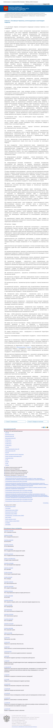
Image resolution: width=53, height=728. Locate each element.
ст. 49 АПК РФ (7, 702)
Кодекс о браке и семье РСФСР (12, 520)
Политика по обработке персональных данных (24, 726)
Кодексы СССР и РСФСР (10, 504)
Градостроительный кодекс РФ (12, 449)
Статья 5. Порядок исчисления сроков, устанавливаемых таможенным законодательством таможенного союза (38, 422)
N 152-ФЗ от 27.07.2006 (8, 614)
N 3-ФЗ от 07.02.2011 (8, 577)
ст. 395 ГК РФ (7, 646)
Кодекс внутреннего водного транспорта (14, 454)
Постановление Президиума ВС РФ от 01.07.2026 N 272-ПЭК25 (19, 499)
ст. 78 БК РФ (6, 660)
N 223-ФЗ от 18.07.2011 (8, 600)
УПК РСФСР (8, 524)
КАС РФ (7, 452)
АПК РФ (7, 432)
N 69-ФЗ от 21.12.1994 (8, 535)
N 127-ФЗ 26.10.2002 (8, 609)
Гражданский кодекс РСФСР (11, 510)
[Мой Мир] (47, 427)
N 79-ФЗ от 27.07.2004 (8, 549)
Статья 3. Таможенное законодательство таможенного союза (15, 422)
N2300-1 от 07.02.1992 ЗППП (9, 558)
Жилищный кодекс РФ (10, 450)
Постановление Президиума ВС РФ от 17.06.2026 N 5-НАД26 (18, 501)
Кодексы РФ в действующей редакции (14, 431)
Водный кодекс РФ (9, 436)
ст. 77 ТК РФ (6, 679)
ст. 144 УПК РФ (7, 684)
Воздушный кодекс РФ (10, 438)
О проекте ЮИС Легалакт (18, 1)
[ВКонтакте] (43, 427)
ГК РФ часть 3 (8, 443)
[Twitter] (45, 427)
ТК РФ (6, 459)
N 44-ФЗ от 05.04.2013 (8, 619)
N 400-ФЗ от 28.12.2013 (8, 530)
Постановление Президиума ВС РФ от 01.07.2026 (16, 476)
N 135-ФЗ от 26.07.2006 (8, 586)
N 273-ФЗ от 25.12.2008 (8, 563)
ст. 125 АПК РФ (7, 708)
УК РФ (6, 463)
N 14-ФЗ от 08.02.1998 (8, 595)
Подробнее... (46, 502)
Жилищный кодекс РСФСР (11, 511)
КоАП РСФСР (8, 517)
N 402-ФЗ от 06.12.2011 (8, 581)
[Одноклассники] (46, 427)
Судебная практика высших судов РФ (13, 467)
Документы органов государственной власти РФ (16, 473)
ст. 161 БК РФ (6, 674)
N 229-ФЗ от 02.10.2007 (8, 623)
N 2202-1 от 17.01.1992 (8, 605)
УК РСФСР (7, 522)
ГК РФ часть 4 (8, 445)
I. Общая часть (32, 15)
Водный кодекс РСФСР (10, 506)
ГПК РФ (7, 447)
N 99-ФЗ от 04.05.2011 (8, 591)
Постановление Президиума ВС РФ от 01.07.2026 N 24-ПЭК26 (18, 492)
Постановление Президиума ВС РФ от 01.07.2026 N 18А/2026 (18, 490)
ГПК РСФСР (7, 508)
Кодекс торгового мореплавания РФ (13, 456)
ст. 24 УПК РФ (7, 693)
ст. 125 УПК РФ (7, 688)
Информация (7, 1)
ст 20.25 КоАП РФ (7, 651)
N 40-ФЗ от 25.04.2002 (8, 540)
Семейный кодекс (9, 458)
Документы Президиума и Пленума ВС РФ (14, 475)
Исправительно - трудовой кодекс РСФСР (14, 515)
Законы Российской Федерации (12, 468)
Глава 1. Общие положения (16, 16)
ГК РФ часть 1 (8, 439)
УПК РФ (7, 465)
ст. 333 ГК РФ (7, 637)
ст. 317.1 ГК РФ (7, 642)
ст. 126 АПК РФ (7, 698)
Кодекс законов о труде (10, 519)
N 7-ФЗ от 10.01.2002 (8, 572)
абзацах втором (21, 347)
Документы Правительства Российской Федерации (16, 472)
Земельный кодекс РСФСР (11, 513)
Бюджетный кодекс (9, 434)
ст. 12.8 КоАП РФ (7, 667)
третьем (29, 347)
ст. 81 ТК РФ (6, 656)
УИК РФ (7, 461)
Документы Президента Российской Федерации (16, 470)
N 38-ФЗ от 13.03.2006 (8, 567)
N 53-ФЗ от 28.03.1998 (8, 628)
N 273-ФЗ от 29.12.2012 (8, 544)
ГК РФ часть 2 (8, 441)
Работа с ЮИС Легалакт (31, 1)
